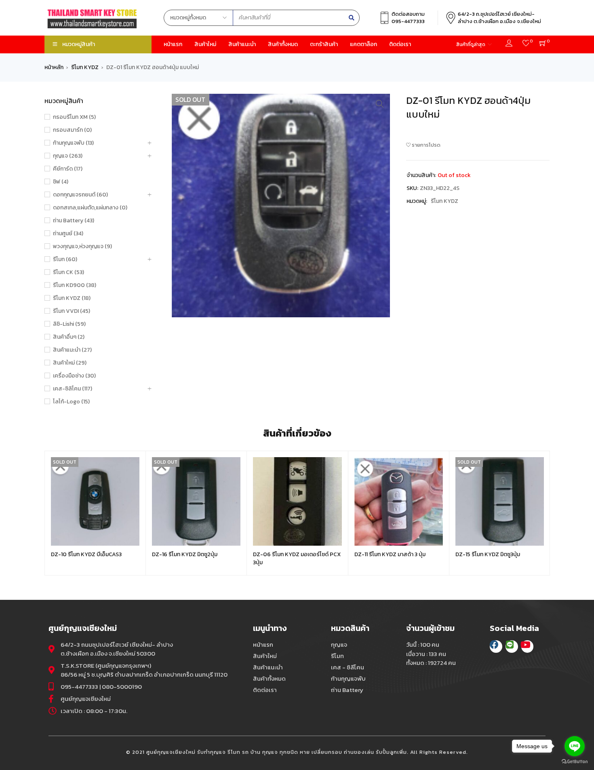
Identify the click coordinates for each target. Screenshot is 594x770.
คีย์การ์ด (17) (67, 169)
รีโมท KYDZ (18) (72, 298)
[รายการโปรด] (525, 44)
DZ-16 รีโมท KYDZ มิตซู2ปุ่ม (184, 554)
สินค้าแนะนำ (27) (72, 350)
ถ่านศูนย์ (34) (68, 234)
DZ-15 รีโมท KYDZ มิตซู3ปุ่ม (487, 554)
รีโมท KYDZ (85, 67)
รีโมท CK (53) (68, 272)
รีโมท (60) (65, 259)
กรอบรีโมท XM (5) (74, 117)
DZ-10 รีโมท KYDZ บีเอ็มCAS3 (86, 554)
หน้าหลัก (53, 67)
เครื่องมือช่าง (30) (74, 376)
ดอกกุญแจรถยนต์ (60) (80, 195)
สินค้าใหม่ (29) (69, 363)
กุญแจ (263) (67, 156)
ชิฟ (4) (60, 182)
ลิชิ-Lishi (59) (69, 324)
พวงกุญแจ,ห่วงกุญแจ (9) (82, 247)
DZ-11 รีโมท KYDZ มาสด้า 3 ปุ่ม (389, 554)
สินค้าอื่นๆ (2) (68, 337)
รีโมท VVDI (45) (71, 311)
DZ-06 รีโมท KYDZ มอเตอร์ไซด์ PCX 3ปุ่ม (297, 558)
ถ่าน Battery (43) (73, 221)
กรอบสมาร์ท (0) (72, 130)
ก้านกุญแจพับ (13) (73, 143)
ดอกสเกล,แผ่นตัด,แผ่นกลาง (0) (90, 208)
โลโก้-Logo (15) (71, 402)
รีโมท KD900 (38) (74, 285)
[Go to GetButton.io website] (575, 761)
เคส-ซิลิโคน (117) (72, 389)
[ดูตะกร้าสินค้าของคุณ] (542, 44)
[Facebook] (496, 646)
